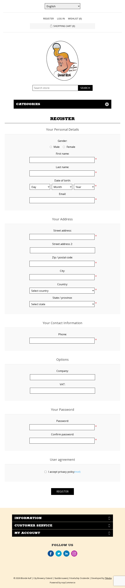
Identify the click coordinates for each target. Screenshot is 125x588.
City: (62, 271)
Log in (61, 18)
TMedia (108, 578)
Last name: (62, 167)
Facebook (51, 553)
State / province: (62, 298)
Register (48, 18)
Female (71, 147)
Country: (62, 284)
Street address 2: (62, 244)
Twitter (59, 553)
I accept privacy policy (61, 472)
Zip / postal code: (62, 257)
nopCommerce (68, 582)
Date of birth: (62, 180)
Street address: (62, 230)
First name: (62, 153)
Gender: (62, 141)
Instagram (74, 553)
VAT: (62, 384)
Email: (62, 194)
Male (57, 147)
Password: (62, 421)
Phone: (62, 334)
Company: (62, 371)
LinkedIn (66, 553)
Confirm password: (62, 434)
